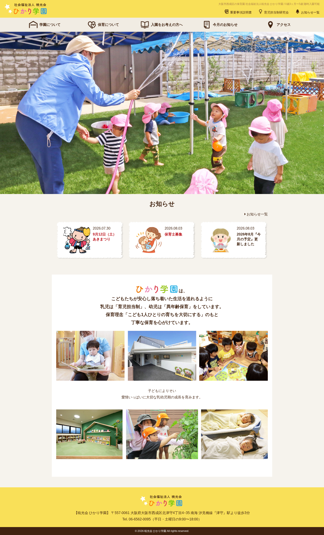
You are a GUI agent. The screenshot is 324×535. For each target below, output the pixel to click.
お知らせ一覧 (310, 12)
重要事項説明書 (240, 12)
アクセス (284, 24)
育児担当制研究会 (276, 12)
